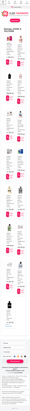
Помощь (5, 343)
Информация (7, 347)
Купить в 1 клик (11, 62)
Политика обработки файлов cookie (15, 370)
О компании (6, 352)
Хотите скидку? (17, 7)
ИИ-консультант (15, 361)
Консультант (15, 20)
